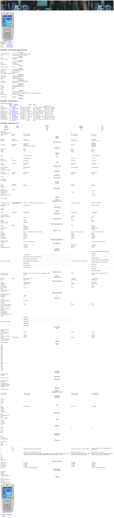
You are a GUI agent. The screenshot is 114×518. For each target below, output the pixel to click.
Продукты (2, 41)
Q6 (102, 127)
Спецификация (6, 7)
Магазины (5, 6)
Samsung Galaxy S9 (16, 113)
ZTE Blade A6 (14, 117)
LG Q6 (13, 109)
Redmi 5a (81, 127)
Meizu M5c (14, 115)
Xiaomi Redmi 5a (15, 108)
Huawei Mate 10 (15, 119)
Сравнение (5, 9)
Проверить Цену (10, 44)
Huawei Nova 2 (15, 112)
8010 (17, 127)
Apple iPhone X (15, 111)
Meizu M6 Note (15, 116)
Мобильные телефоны (9, 41)
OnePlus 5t (14, 107)
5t (47, 127)
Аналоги (4, 8)
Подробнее (21, 98)
